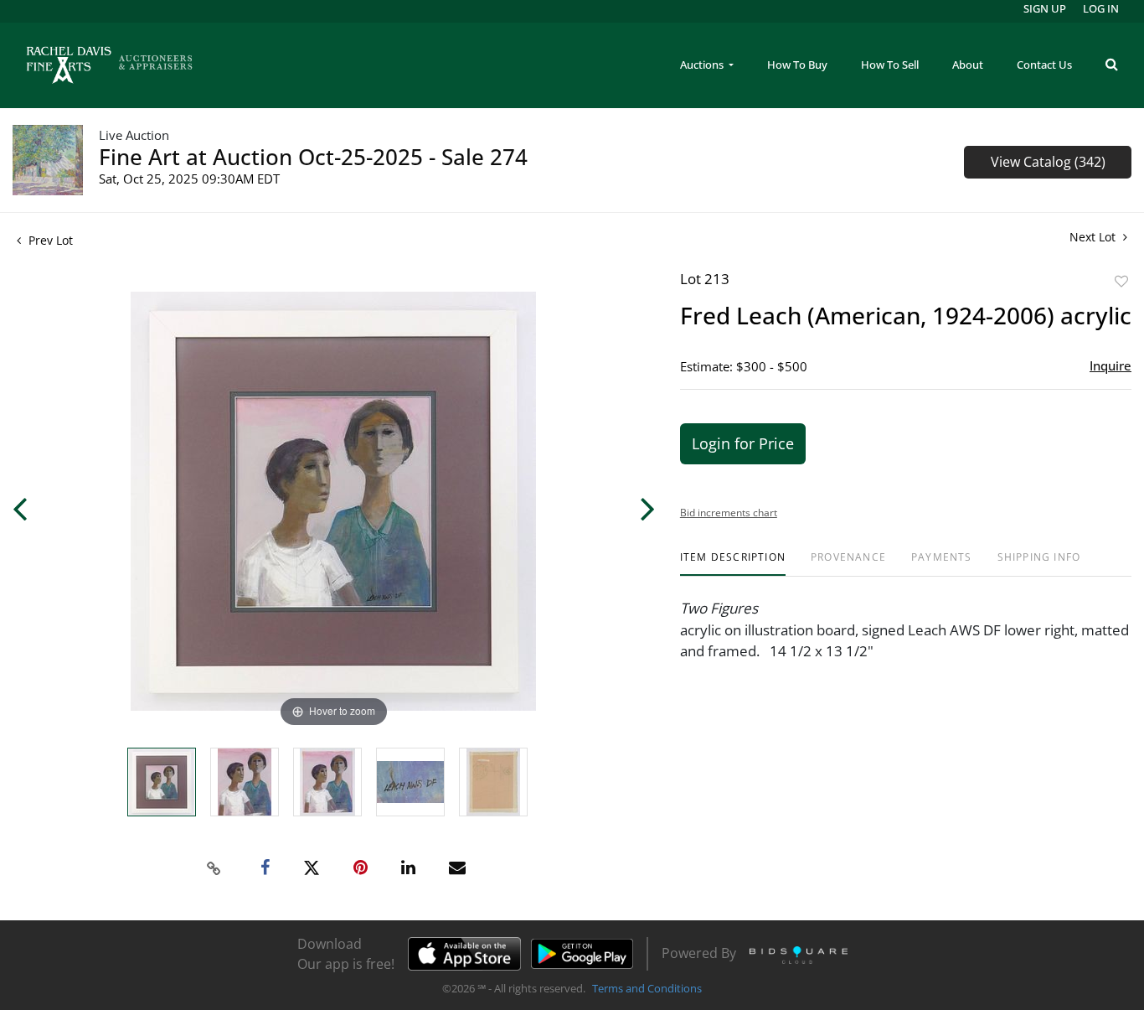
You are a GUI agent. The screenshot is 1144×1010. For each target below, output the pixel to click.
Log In (1101, 8)
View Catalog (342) (1048, 162)
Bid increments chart (728, 512)
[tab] (733, 564)
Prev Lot (49, 240)
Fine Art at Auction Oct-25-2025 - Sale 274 (313, 157)
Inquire (1110, 365)
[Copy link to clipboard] (214, 868)
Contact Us (1044, 64)
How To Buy (797, 64)
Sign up (1044, 8)
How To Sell (890, 64)
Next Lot (1094, 237)
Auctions (703, 64)
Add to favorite (1121, 281)
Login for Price (743, 443)
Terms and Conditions (647, 988)
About (967, 64)
